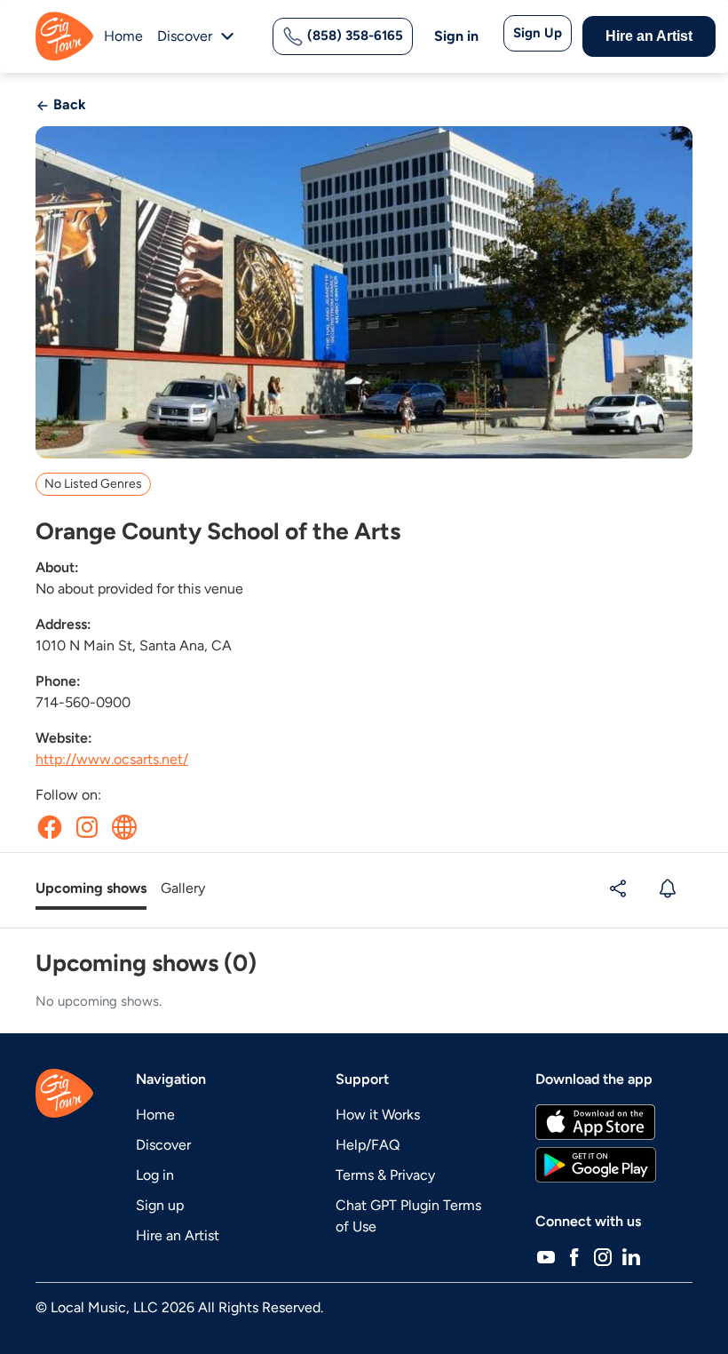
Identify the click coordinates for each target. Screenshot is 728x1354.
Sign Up (537, 33)
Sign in (456, 36)
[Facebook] (574, 1257)
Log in (155, 1175)
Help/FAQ (368, 1144)
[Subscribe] (669, 889)
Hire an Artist (648, 36)
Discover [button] (184, 36)
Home (123, 36)
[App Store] (595, 1122)
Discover (163, 1144)
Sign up (160, 1205)
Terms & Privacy (385, 1175)
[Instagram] (603, 1257)
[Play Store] (596, 1165)
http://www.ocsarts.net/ (112, 759)
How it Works (378, 1114)
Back (68, 104)
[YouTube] (546, 1257)
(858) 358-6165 (353, 36)
